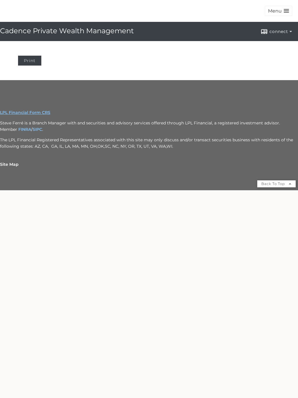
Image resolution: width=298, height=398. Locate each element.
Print (30, 60)
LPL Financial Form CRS (25, 112)
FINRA (24, 129)
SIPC (37, 129)
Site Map (9, 164)
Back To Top (273, 184)
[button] (278, 11)
